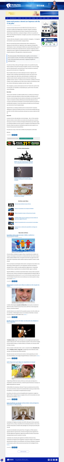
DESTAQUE (14, 363)
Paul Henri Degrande (17, 420)
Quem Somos (19, 459)
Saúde (37, 18)
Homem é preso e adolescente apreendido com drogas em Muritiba (26, 227)
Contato (26, 459)
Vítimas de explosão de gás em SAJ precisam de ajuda (25, 213)
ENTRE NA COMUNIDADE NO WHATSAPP (26, 138)
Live (51, 18)
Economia (33, 18)
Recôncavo (19, 18)
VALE (23, 18)
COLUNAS (48, 18)
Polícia (30, 18)
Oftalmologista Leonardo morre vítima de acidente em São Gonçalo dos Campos (23, 285)
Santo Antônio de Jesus (13, 18)
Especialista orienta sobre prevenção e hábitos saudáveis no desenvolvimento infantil (20, 235)
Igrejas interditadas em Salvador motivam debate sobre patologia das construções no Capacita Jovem (23, 403)
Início (16, 459)
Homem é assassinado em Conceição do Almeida (24, 208)
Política (26, 18)
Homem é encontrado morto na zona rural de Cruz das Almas (26, 222)
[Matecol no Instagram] (23, 143)
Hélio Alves (23, 459)
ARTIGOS (14, 237)
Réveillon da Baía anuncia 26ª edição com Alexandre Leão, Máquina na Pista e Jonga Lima (22, 321)
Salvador (14, 405)
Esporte (44, 18)
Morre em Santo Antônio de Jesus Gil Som (23, 204)
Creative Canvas (16, 252)
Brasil (12, 25)
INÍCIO (7, 18)
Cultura (40, 18)
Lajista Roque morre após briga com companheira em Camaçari (21, 362)
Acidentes (14, 287)
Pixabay (22, 252)
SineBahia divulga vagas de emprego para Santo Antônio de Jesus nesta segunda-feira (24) (26, 218)
